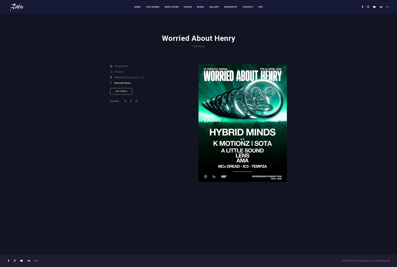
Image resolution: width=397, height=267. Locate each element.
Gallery (214, 7)
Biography (230, 7)
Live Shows (152, 7)
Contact (248, 7)
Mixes (200, 7)
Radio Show (171, 7)
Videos (188, 7)
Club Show (198, 46)
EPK (261, 7)
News (137, 7)
